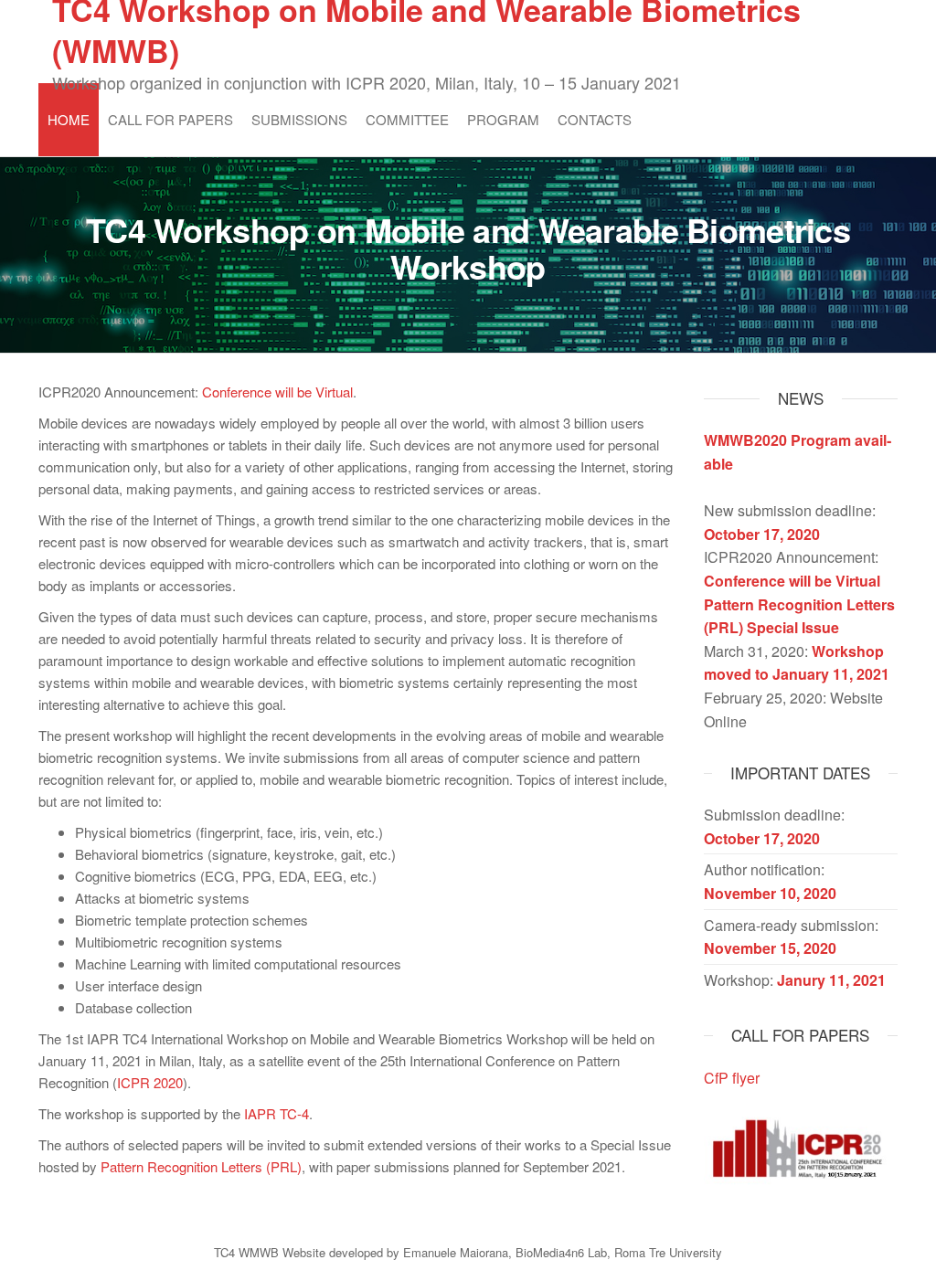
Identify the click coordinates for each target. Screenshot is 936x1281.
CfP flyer (732, 1077)
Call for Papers (170, 119)
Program (503, 119)
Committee (407, 119)
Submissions (299, 119)
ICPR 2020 (150, 1082)
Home (69, 119)
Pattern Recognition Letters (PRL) (201, 1166)
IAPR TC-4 (276, 1113)
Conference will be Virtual (277, 391)
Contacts (595, 119)
